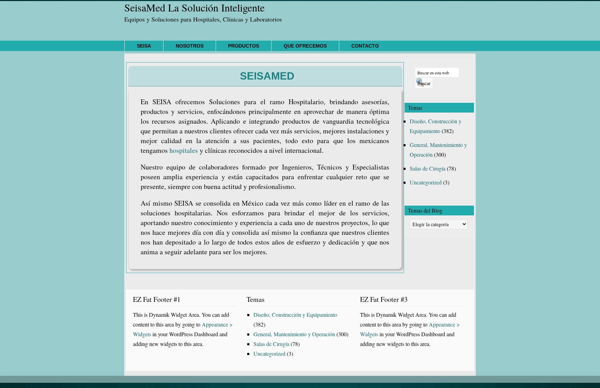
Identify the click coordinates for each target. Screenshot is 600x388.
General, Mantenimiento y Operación (294, 334)
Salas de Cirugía (427, 168)
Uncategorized (426, 182)
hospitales (183, 150)
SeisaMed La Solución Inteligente (194, 7)
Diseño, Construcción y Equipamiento (295, 314)
